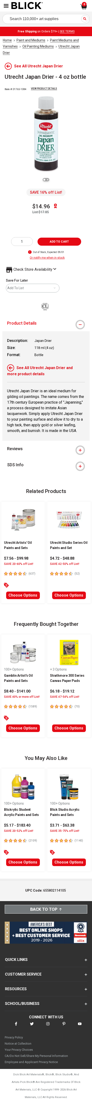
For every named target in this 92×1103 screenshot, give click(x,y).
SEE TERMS (67, 31)
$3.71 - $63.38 (62, 825)
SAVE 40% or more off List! (22, 696)
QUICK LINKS (16, 959)
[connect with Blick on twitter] (32, 1027)
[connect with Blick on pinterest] (64, 1027)
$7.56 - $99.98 (16, 558)
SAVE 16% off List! (46, 192)
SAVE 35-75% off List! (64, 831)
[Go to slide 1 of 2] (44, 179)
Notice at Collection (18, 1043)
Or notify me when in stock (47, 257)
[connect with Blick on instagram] (48, 1027)
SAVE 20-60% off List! (18, 564)
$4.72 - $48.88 (62, 558)
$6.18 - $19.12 (62, 691)
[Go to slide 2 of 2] (47, 179)
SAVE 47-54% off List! (64, 696)
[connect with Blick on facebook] (16, 1027)
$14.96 (41, 206)
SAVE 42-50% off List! (64, 564)
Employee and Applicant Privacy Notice (31, 1062)
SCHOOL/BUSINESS (22, 1003)
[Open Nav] (6, 6)
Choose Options (22, 595)
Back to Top (43, 909)
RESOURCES (16, 989)
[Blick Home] (27, 6)
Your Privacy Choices (19, 1049)
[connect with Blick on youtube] (79, 1027)
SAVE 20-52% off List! (18, 831)
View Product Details (44, 88)
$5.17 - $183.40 (17, 825)
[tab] (46, 323)
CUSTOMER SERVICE (23, 974)
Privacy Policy (14, 1037)
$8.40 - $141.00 (17, 691)
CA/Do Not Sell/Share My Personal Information (36, 1056)
